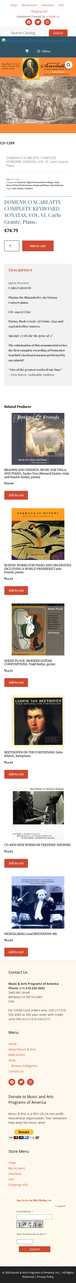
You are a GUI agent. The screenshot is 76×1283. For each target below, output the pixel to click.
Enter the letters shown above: (31, 1234)
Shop (13, 5)
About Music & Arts (22, 1049)
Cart (61, 5)
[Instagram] (47, 22)
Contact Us (16, 1071)
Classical (21, 182)
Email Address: (24, 1211)
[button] (68, 65)
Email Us (53, 16)
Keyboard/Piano (41, 185)
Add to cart (38, 246)
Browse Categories (24, 1066)
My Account (29, 5)
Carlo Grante (18, 188)
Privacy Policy (45, 1277)
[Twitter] (38, 22)
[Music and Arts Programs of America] (36, 40)
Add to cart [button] (16, 495)
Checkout (48, 5)
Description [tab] (21, 270)
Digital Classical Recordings (39, 182)
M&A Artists (16, 1055)
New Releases (56, 185)
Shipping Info (39, 11)
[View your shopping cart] (27, 51)
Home (12, 1044)
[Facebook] (28, 22)
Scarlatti (28, 188)
